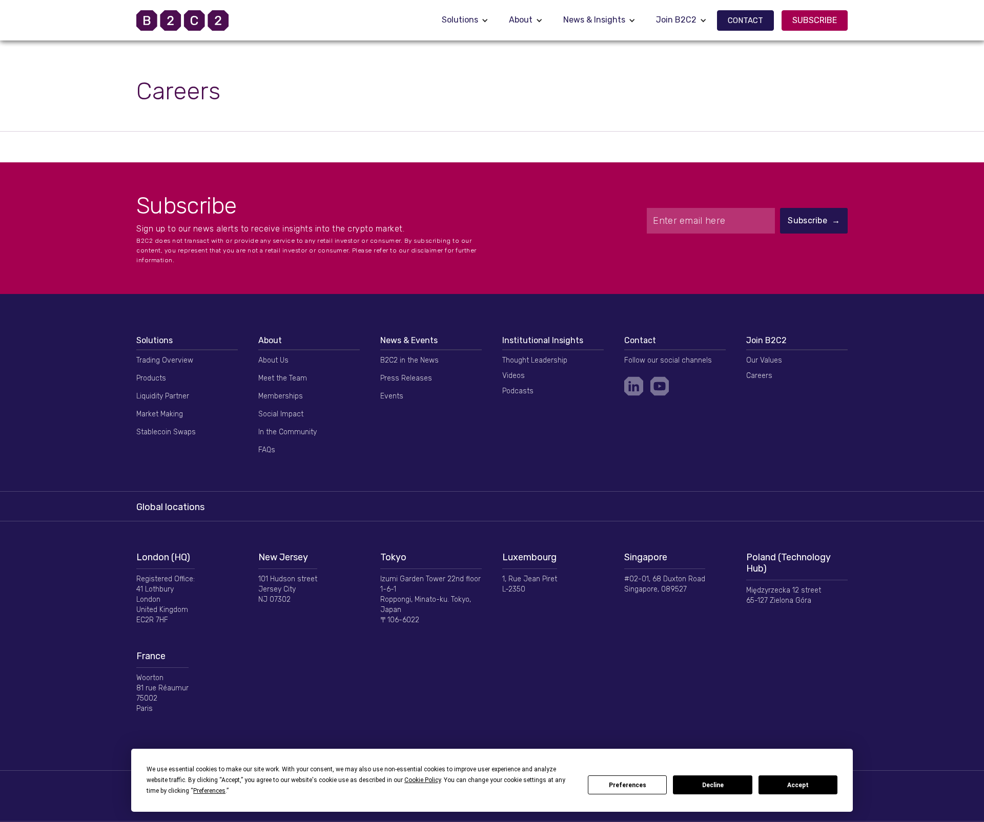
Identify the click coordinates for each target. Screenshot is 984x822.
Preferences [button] (209, 790)
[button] (465, 20)
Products (151, 378)
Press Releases (406, 378)
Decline (713, 785)
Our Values (764, 360)
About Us (273, 360)
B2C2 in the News (409, 360)
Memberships (280, 396)
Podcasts (518, 391)
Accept (798, 785)
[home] (195, 20)
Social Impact (280, 414)
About (520, 20)
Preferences (627, 785)
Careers (759, 375)
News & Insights (594, 20)
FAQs (266, 450)
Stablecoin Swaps (166, 432)
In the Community (287, 432)
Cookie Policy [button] (422, 780)
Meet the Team (282, 378)
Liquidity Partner (162, 396)
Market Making (159, 414)
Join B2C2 (676, 20)
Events (391, 396)
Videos (513, 375)
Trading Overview (164, 360)
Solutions (460, 20)
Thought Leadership (534, 360)
